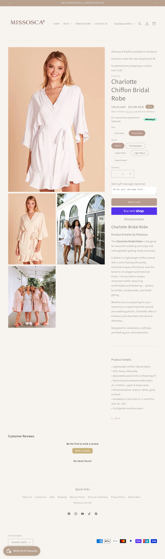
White (118, 145)
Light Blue (139, 153)
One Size (121, 134)
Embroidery (134, 497)
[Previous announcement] (9, 3)
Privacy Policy (118, 497)
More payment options (134, 219)
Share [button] (118, 418)
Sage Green (123, 161)
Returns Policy (77, 497)
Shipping (130, 111)
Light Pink (122, 153)
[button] (67, 23)
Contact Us (40, 497)
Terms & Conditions (98, 497)
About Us (27, 497)
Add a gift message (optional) (128, 184)
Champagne (135, 145)
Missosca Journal (82, 502)
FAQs (51, 497)
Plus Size (137, 133)
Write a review (82, 450)
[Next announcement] (155, 3)
